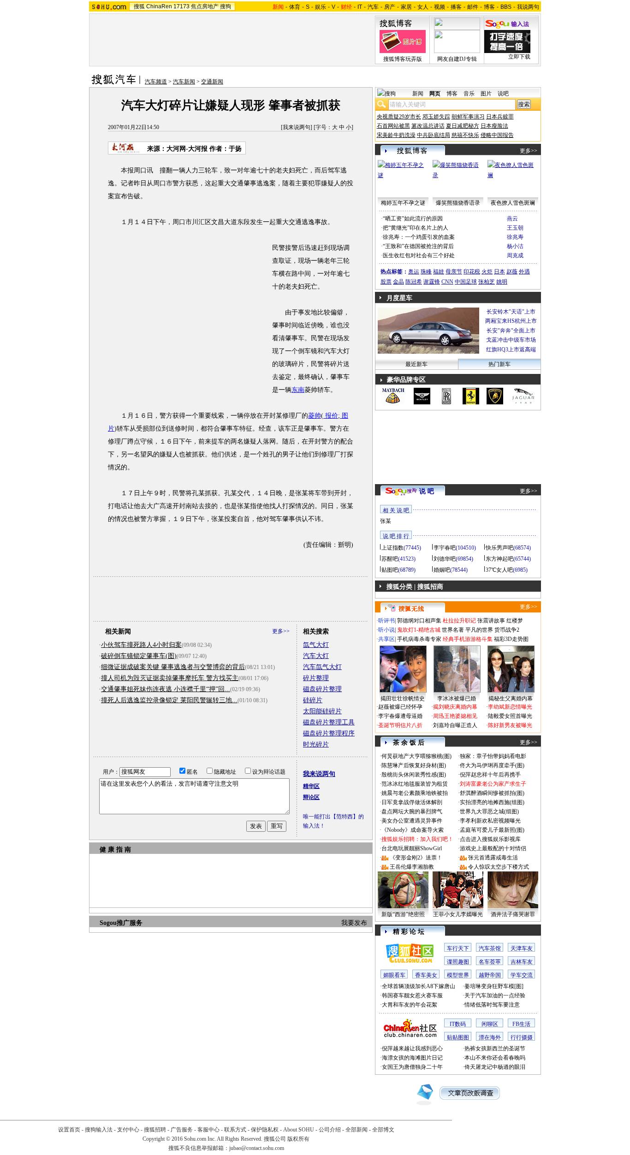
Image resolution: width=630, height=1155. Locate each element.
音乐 (469, 93)
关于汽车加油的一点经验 (494, 995)
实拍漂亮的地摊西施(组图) (492, 802)
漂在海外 (490, 1037)
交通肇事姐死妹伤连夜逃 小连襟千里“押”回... (165, 689)
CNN (447, 281)
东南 (297, 389)
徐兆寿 (515, 237)
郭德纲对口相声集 (419, 620)
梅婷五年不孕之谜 (403, 203)
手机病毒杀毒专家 (419, 639)
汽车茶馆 (490, 948)
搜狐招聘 (155, 1129)
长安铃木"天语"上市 (511, 311)
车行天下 (458, 948)
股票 (386, 281)
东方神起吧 (499, 559)
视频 (439, 7)
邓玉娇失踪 (436, 116)
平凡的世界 (479, 630)
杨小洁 (515, 246)
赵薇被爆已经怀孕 (400, 707)
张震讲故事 (491, 620)
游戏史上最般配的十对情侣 (493, 848)
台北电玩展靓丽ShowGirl (411, 848)
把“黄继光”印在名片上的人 (415, 228)
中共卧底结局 (433, 135)
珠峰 (426, 271)
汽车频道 (156, 81)
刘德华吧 (445, 559)
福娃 (438, 271)
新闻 (417, 93)
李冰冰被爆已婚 (456, 698)
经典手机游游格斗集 (468, 639)
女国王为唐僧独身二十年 (412, 1067)
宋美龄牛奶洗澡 (396, 135)
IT (359, 7)
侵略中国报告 (497, 135)
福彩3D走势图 (511, 639)
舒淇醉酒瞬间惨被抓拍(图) (492, 793)
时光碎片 (316, 744)
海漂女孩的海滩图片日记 (412, 1057)
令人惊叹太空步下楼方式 (498, 867)
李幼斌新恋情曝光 (510, 707)
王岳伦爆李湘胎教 (412, 867)
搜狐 (139, 6)
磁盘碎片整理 (322, 689)
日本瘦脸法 (494, 126)
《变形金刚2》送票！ (416, 857)
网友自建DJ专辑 (457, 59)
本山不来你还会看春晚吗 (494, 1057)
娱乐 (320, 7)
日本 (499, 271)
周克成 (515, 255)
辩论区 (311, 797)
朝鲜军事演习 (468, 116)
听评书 (386, 620)
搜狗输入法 (99, 1129)
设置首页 (69, 1129)
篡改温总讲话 (428, 126)
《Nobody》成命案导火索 (412, 830)
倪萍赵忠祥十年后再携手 (490, 774)
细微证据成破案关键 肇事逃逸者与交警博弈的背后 (173, 666)
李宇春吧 (445, 548)
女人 (422, 7)
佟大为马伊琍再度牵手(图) (492, 765)
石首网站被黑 (393, 126)
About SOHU (298, 1129)
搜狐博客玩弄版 (402, 59)
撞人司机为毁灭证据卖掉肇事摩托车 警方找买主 (169, 678)
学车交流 (522, 975)
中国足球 (466, 281)
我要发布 (354, 922)
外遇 (524, 271)
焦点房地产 (205, 6)
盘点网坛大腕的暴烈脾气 (411, 811)
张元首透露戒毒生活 (493, 857)
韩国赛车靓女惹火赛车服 (412, 995)
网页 (434, 93)
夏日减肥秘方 (462, 126)
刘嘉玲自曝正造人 (455, 725)
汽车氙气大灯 (322, 666)
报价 (330, 415)
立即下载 (519, 56)
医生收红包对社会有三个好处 (419, 255)
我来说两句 (296, 127)
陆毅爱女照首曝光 (510, 716)
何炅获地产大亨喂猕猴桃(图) (416, 756)
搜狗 (225, 6)
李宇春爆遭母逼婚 (400, 716)
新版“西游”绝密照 (403, 914)
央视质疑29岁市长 (399, 116)
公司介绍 (330, 1129)
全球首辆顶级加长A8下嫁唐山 (418, 986)
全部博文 (383, 1129)
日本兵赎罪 (500, 116)
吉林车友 (522, 962)
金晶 (398, 281)
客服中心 (208, 1129)
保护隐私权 (265, 1129)
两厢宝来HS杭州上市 (511, 321)
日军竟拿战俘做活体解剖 (411, 802)
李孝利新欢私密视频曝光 (490, 820)
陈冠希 (413, 281)
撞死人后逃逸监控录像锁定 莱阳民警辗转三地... (169, 700)
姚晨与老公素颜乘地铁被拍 (414, 793)
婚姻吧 (442, 570)
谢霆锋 (431, 281)
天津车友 (522, 948)
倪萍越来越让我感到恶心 (412, 1048)
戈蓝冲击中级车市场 (511, 340)
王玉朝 (515, 228)
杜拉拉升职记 (459, 620)
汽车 (373, 7)
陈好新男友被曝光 (510, 725)
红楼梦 (514, 620)
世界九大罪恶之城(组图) (489, 811)
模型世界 (458, 975)
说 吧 (426, 491)
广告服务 (182, 1129)
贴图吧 (389, 570)
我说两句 (528, 7)
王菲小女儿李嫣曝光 (458, 914)
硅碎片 (312, 700)
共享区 (386, 639)
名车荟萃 (490, 962)
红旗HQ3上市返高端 (511, 349)
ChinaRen (159, 6)
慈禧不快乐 (465, 135)
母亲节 (454, 271)
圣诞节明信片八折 (400, 725)
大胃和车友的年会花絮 (409, 1004)
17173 (181, 6)
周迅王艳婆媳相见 (455, 716)
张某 (385, 521)
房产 (389, 7)
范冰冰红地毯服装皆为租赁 (414, 784)
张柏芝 (486, 281)
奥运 (413, 271)
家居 (406, 7)
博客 (489, 7)
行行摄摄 (522, 1037)
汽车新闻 (184, 81)
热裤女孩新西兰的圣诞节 (494, 1048)
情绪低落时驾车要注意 (492, 1004)
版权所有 (298, 1139)
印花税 (472, 271)
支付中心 (128, 1129)
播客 (456, 7)
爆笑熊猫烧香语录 (458, 203)
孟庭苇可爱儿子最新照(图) (492, 830)
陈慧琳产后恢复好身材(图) (413, 765)
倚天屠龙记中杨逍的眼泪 (494, 1067)
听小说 (386, 630)
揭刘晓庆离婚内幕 (455, 707)
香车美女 (426, 975)
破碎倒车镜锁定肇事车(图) (139, 655)
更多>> (281, 631)
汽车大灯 (316, 655)
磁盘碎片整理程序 (329, 733)
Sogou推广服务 (121, 922)
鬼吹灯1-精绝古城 (418, 630)
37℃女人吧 (499, 570)
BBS (505, 7)
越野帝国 (490, 975)
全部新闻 (356, 1129)
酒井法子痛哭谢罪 (513, 914)
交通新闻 (212, 81)
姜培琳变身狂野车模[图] (493, 986)
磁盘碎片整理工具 (329, 722)
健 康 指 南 (115, 849)
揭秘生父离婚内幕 (510, 698)
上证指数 (392, 548)
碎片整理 (316, 678)
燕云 (512, 218)
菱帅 (314, 415)
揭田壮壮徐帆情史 (402, 698)
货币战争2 (506, 630)
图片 (486, 93)
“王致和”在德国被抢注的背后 (418, 246)
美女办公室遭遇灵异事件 (411, 820)
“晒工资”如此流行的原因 (413, 218)
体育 (294, 7)
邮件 (472, 7)
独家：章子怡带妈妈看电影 (493, 756)
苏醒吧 (389, 559)
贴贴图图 (458, 1037)
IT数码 (458, 1024)
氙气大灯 (316, 644)
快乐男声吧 (499, 548)
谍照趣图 (458, 962)
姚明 (501, 281)
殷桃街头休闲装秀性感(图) (413, 774)
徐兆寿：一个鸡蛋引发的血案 (419, 237)
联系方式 (235, 1129)
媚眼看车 (394, 975)
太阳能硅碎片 (322, 711)
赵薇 (511, 271)
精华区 (311, 786)
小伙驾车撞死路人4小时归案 (141, 644)
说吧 (503, 93)
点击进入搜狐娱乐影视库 (490, 839)
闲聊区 (489, 1024)
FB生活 (521, 1024)
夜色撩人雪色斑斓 (513, 203)
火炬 (487, 271)
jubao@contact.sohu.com (256, 1148)
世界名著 (453, 630)
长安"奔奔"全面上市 (511, 330)
